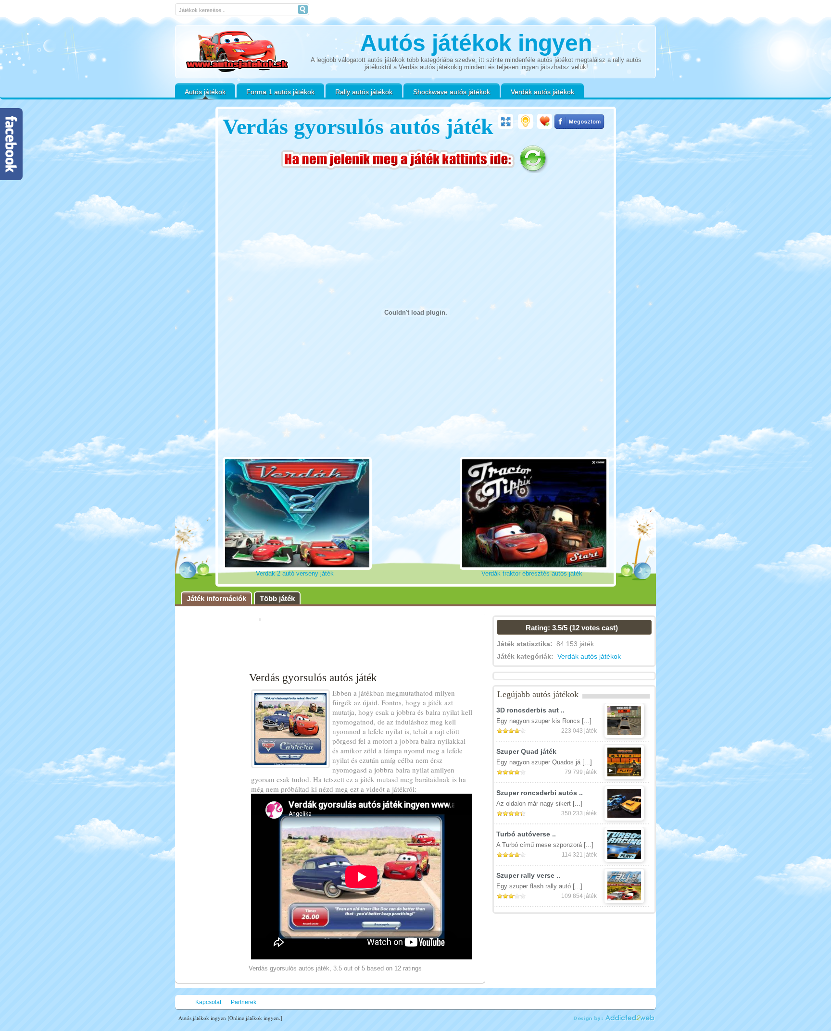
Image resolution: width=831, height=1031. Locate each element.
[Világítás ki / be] (525, 121)
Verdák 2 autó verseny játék (295, 573)
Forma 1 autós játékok (280, 92)
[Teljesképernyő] (505, 121)
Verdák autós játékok (542, 92)
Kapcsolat (208, 1002)
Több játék (277, 598)
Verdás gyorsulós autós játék (358, 126)
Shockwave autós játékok (451, 92)
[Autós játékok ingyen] (237, 52)
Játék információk (216, 598)
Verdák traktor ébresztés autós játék (531, 573)
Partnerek (243, 1002)
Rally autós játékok (363, 92)
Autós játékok (205, 92)
